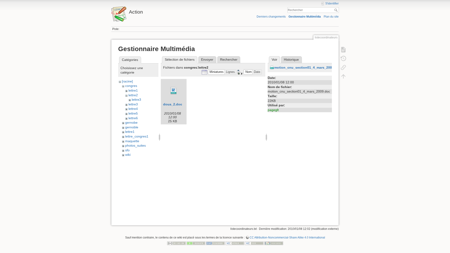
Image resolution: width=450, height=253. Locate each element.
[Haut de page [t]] (343, 76)
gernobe (131, 122)
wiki (128, 154)
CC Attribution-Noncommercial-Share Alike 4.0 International (287, 237)
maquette (132, 141)
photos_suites (135, 145)
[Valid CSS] (254, 243)
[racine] (127, 81)
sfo (127, 150)
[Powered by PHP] (215, 243)
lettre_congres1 (136, 136)
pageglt (273, 110)
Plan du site (331, 16)
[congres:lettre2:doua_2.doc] (173, 90)
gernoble (131, 127)
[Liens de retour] (343, 67)
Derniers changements (271, 16)
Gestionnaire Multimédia (305, 16)
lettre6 (133, 118)
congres (131, 86)
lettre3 (136, 99)
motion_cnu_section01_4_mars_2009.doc (307, 67)
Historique (291, 59)
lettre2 (133, 95)
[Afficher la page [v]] (343, 49)
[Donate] (196, 243)
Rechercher (336, 10)
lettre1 (133, 90)
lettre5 (133, 113)
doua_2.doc (172, 104)
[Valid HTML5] (234, 243)
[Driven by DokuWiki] (273, 243)
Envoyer (207, 59)
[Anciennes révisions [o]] (343, 58)
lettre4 (133, 109)
